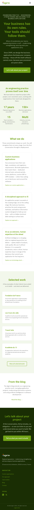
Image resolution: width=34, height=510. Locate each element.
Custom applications (8, 474)
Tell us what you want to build (17, 438)
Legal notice (17, 507)
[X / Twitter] (6, 495)
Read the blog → (17, 399)
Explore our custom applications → (15, 185)
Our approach (6, 477)
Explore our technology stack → (14, 260)
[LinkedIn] (3, 495)
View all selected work (17, 364)
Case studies (6, 479)
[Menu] (30, 3)
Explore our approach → (12, 220)
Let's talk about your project (17, 70)
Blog (3, 482)
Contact (4, 485)
